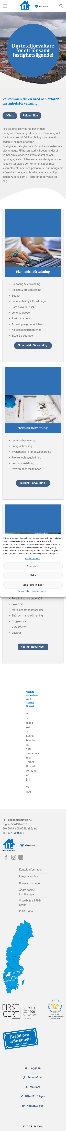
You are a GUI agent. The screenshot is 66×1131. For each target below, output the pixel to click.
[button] (5, 6)
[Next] (57, 739)
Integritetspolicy (39, 591)
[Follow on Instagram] (13, 857)
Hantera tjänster (32, 558)
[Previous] (48, 739)
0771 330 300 (15, 833)
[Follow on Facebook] (6, 857)
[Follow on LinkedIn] (20, 857)
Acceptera (33, 566)
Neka (33, 575)
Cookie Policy (24, 591)
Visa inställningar (33, 584)
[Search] (61, 6)
